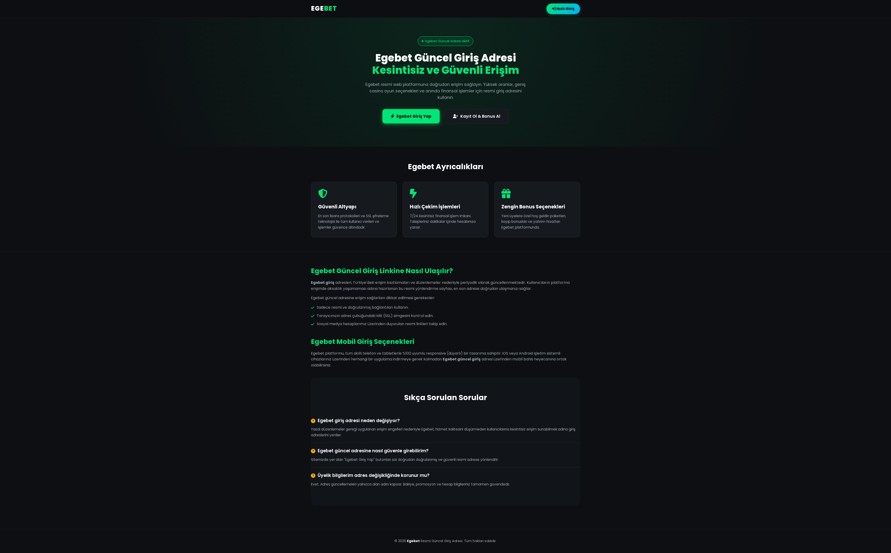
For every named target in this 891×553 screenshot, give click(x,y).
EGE (324, 8)
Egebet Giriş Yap (414, 116)
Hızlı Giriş (565, 8)
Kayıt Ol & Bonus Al (480, 116)
